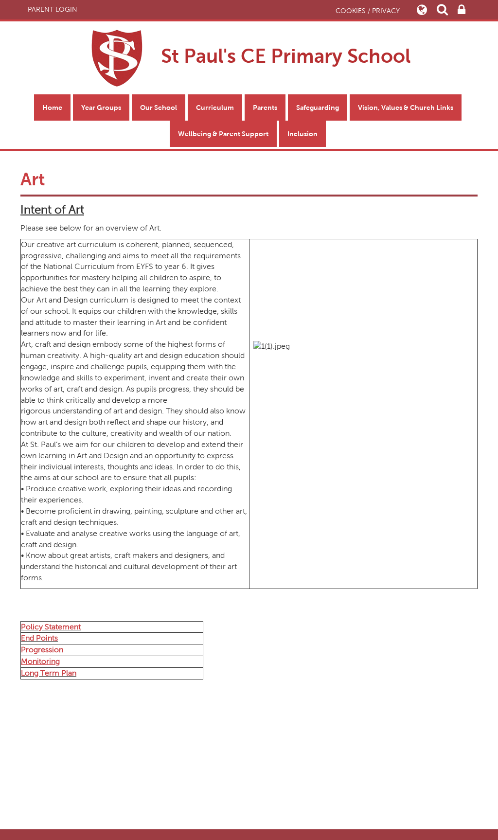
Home (52, 107)
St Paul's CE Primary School (283, 56)
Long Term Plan (48, 673)
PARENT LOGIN (52, 9)
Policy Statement (51, 627)
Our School (158, 107)
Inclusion (302, 134)
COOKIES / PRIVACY (368, 11)
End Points (39, 638)
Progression (42, 649)
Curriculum (215, 107)
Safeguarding (317, 107)
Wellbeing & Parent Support (223, 134)
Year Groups (101, 107)
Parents (265, 107)
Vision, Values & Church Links (405, 107)
